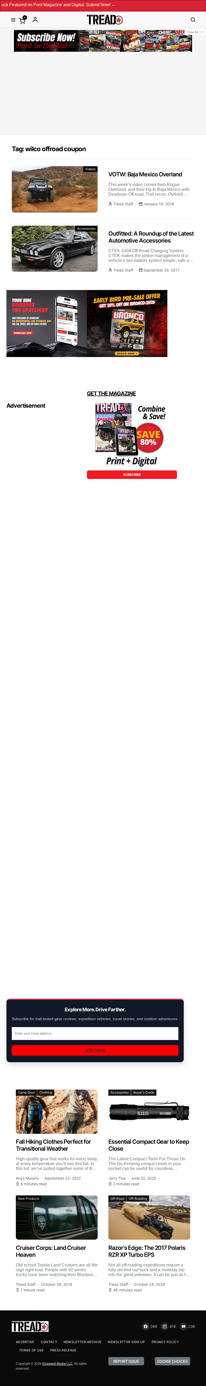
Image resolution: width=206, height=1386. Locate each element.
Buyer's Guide (143, 1092)
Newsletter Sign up (126, 1342)
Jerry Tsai (117, 1178)
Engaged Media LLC (57, 1364)
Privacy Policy (165, 1342)
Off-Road (117, 1199)
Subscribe (132, 475)
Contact (49, 1342)
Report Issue (126, 1361)
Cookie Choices (172, 1361)
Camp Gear (26, 1092)
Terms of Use (31, 1350)
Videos (90, 169)
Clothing (45, 1092)
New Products (28, 1199)
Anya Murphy (27, 1178)
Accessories (86, 228)
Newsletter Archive (82, 1342)
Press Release (63, 1350)
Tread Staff (123, 204)
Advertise (25, 1342)
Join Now (95, 1050)
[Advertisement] (103, 94)
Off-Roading (138, 1199)
